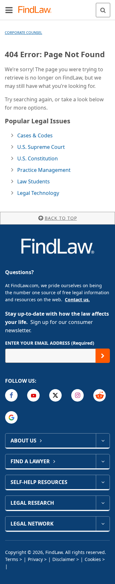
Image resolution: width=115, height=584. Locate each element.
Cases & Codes (35, 135)
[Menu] (9, 10)
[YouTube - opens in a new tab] (33, 395)
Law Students (33, 181)
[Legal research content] (103, 503)
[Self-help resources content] (103, 482)
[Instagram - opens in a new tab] (77, 395)
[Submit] (103, 356)
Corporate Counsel (23, 32)
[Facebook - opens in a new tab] (11, 395)
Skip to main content (58, 7)
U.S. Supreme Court (41, 146)
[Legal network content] (103, 524)
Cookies (93, 559)
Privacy (35, 559)
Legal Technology (38, 192)
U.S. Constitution (37, 158)
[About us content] (103, 441)
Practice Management (44, 169)
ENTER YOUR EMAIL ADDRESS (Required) (49, 343)
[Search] (103, 10)
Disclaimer (63, 559)
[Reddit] (99, 395)
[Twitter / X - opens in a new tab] (55, 395)
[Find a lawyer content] (103, 461)
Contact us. (77, 299)
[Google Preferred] (11, 417)
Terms (11, 559)
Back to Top (61, 218)
